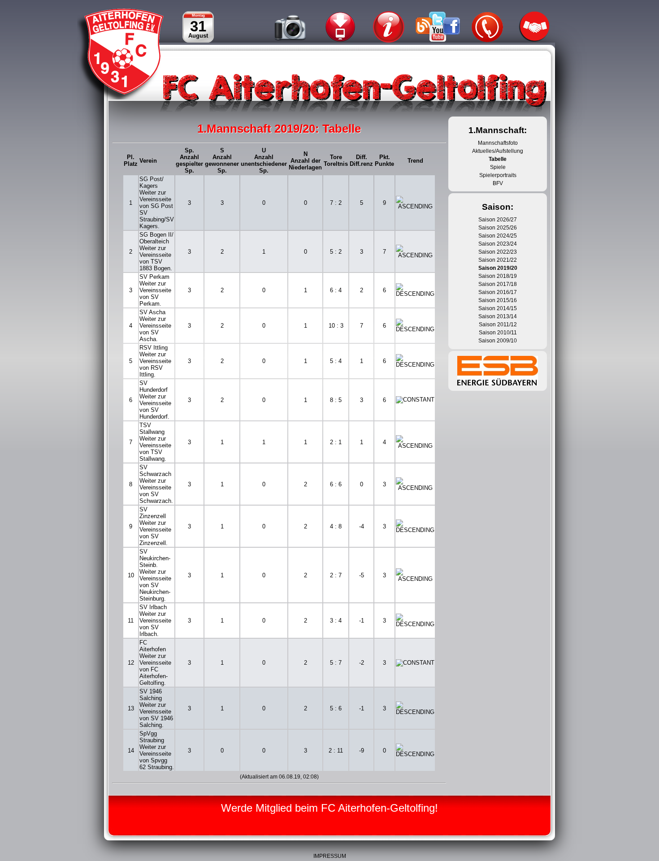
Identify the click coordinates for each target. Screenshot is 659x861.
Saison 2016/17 (497, 292)
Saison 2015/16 (497, 300)
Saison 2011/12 (498, 324)
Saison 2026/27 (497, 219)
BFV (498, 183)
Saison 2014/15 (497, 308)
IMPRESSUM (329, 856)
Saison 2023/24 (497, 244)
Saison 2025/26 (497, 228)
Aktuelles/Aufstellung (497, 151)
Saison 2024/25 (497, 236)
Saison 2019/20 (497, 268)
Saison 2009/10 (497, 340)
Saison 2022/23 (497, 252)
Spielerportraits (497, 175)
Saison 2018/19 (497, 276)
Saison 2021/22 (497, 260)
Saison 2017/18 (497, 284)
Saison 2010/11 (498, 332)
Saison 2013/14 (497, 316)
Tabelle (498, 159)
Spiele (498, 167)
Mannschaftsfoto (498, 143)
